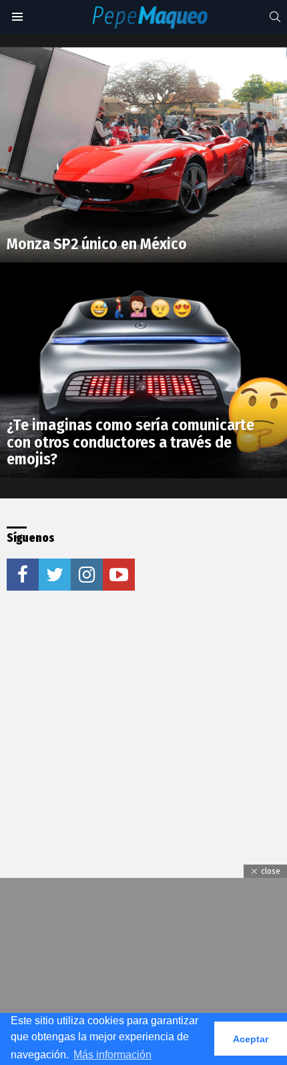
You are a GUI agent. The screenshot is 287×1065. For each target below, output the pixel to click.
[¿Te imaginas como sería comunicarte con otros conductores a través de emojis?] (143, 370)
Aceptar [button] (250, 1039)
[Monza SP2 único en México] (143, 155)
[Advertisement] (107, 702)
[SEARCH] (275, 16)
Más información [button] (112, 1054)
